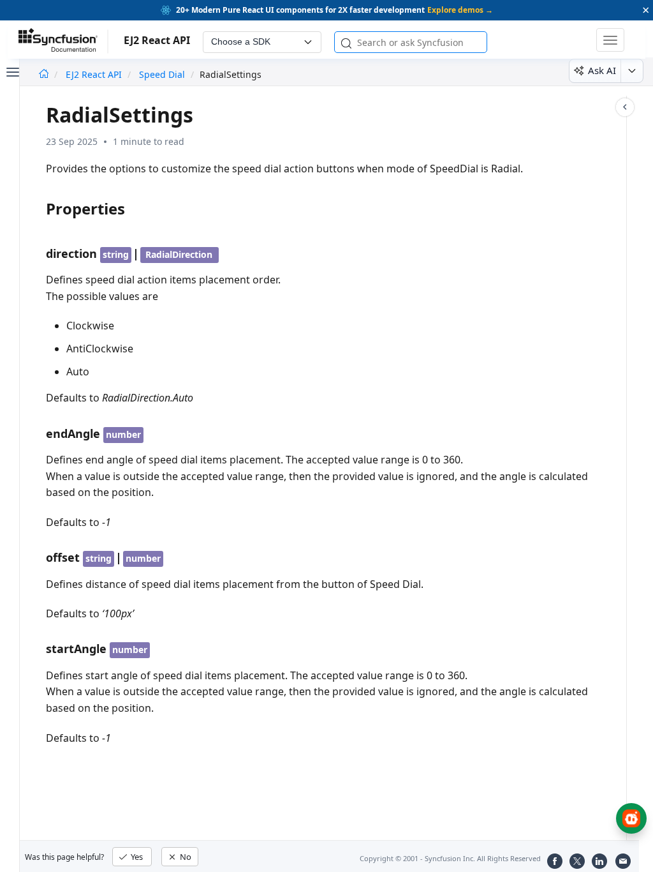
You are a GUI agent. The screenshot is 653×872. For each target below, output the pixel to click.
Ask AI (602, 70)
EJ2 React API (95, 74)
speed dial (162, 74)
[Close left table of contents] (11, 70)
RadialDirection (178, 254)
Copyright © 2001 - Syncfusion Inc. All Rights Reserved (450, 858)
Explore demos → (460, 9)
